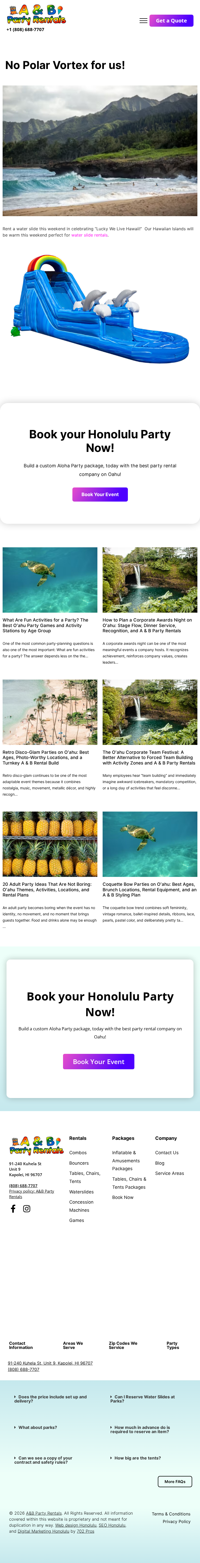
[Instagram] (27, 1209)
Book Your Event (100, 494)
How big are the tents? (138, 1458)
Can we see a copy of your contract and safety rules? (43, 1460)
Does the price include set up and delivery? (50, 1399)
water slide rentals (89, 235)
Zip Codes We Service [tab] (123, 1345)
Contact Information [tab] (21, 1345)
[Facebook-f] (13, 1209)
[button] (51, 1399)
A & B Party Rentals (143, 1247)
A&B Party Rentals (44, 1513)
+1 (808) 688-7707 (25, 29)
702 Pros (85, 1531)
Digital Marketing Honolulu (43, 1531)
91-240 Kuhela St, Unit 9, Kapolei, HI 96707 (50, 1363)
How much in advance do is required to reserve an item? (140, 1429)
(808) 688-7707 (23, 1185)
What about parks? (38, 1427)
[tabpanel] (100, 1366)
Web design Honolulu (75, 1525)
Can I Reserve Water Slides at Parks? (142, 1399)
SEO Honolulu (112, 1525)
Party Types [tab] (173, 1345)
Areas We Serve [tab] (73, 1345)
